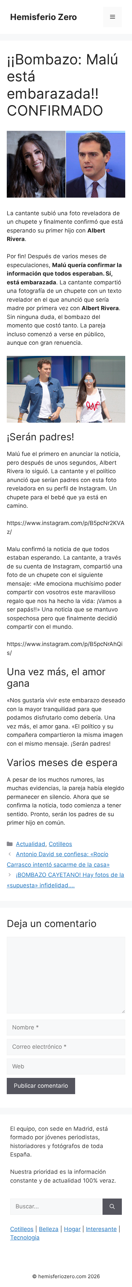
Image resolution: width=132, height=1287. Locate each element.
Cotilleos (60, 844)
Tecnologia (25, 1237)
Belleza (49, 1229)
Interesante (101, 1229)
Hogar (72, 1229)
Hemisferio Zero (43, 17)
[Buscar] (112, 1207)
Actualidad (30, 844)
